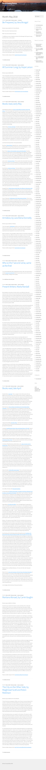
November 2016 (38, 292)
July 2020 (37, 208)
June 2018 (37, 256)
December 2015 (38, 313)
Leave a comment (21, 64)
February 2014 (38, 355)
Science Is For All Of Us (10, 273)
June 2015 (37, 324)
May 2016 (37, 304)
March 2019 (38, 239)
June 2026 (37, 73)
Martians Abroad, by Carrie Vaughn (17, 597)
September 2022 (39, 159)
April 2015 (37, 328)
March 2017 (38, 284)
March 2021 (38, 193)
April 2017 (37, 283)
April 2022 (37, 168)
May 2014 (37, 349)
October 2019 (38, 225)
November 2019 (38, 224)
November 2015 (38, 315)
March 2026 (38, 79)
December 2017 (38, 267)
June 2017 (37, 279)
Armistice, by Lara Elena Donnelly (17, 217)
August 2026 (38, 69)
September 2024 (39, 113)
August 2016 (38, 298)
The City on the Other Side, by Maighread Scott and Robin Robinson (15, 690)
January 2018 (38, 265)
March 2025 (38, 102)
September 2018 (39, 250)
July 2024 (37, 117)
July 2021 (37, 186)
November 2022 (38, 155)
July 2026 (37, 71)
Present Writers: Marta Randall (15, 286)
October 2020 (38, 203)
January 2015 (38, 334)
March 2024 (38, 125)
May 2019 (37, 235)
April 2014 (37, 351)
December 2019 (38, 222)
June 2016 (37, 302)
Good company (38, 27)
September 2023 (39, 136)
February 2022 (38, 172)
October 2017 (38, 271)
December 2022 (38, 153)
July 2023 (37, 140)
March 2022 (38, 170)
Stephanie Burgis (39, 52)
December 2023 (38, 130)
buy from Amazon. (23, 747)
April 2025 (37, 100)
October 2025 (38, 88)
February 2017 (38, 286)
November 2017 (38, 269)
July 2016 (37, 300)
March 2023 (38, 147)
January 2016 (38, 311)
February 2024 (38, 127)
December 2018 (38, 244)
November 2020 (38, 201)
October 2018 (38, 248)
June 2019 (37, 233)
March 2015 (38, 330)
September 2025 (39, 90)
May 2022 (37, 167)
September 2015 (39, 319)
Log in (36, 386)
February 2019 (38, 241)
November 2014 (38, 338)
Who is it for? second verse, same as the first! (16, 264)
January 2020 (38, 220)
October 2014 (38, 340)
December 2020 (38, 199)
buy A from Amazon (20, 247)
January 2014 (38, 357)
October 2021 (38, 180)
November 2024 (38, 109)
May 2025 (37, 98)
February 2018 (38, 264)
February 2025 (38, 104)
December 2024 (38, 108)
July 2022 (37, 163)
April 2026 (37, 77)
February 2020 (38, 218)
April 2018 (37, 260)
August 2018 (38, 252)
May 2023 (37, 144)
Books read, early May (12, 103)
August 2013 (38, 366)
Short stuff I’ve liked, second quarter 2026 (40, 57)
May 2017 (37, 281)
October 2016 (38, 294)
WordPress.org (37, 390)
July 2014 (37, 345)
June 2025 (37, 96)
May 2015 (37, 326)
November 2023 (38, 132)
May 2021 (37, 189)
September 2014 (39, 342)
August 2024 (38, 115)
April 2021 (37, 191)
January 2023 (38, 151)
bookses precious (7, 59)
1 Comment (20, 20)
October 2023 (38, 134)
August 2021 (38, 184)
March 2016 (38, 307)
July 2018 (37, 254)
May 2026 (37, 75)
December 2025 (38, 85)
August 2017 (38, 275)
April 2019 (37, 237)
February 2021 (38, 195)
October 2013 (38, 363)
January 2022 (38, 174)
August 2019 (38, 229)
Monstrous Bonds (10, 9)
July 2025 (37, 94)
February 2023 (38, 149)
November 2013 (38, 361)
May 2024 (37, 121)
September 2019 (39, 227)
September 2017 (39, 273)
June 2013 (37, 370)
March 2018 (38, 262)
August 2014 (38, 343)
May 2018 (37, 258)
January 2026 (38, 83)
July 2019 (37, 231)
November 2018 (38, 246)
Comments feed (37, 389)
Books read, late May (39, 61)
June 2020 (37, 210)
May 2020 (37, 212)
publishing (6, 279)
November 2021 (38, 178)
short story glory (11, 279)
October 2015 (38, 317)
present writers (6, 380)
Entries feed (37, 388)
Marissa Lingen (14, 20)
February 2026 (38, 81)
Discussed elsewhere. (16, 488)
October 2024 (38, 111)
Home (3, 9)
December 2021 (38, 176)
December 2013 (38, 359)
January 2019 (38, 243)
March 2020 (38, 216)
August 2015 (38, 321)
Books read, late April (11, 388)
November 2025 (38, 87)
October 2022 (38, 157)
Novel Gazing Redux (9, 3)
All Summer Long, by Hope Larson (17, 67)
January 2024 (38, 128)
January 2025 (38, 106)
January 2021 (38, 197)
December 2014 (38, 336)
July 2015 (37, 323)
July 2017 (37, 277)
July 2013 (37, 368)
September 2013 (39, 364)
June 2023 (37, 142)
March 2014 (38, 353)
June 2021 (37, 187)
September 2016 (39, 296)
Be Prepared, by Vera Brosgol (15, 22)
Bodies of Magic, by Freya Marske (39, 54)
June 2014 (37, 347)
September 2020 (39, 205)
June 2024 (37, 119)
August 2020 (38, 206)
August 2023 (38, 138)
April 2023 (37, 146)
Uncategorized (38, 378)
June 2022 (37, 165)
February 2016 (38, 309)
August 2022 (38, 161)
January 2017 (38, 288)
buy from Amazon (21, 54)
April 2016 (37, 305)
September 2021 (39, 182)
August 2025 (38, 92)
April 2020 (37, 214)
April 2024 (37, 123)
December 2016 (38, 290)
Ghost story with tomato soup (39, 35)
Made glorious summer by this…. (39, 32)
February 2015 (38, 332)
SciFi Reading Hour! (39, 25)
